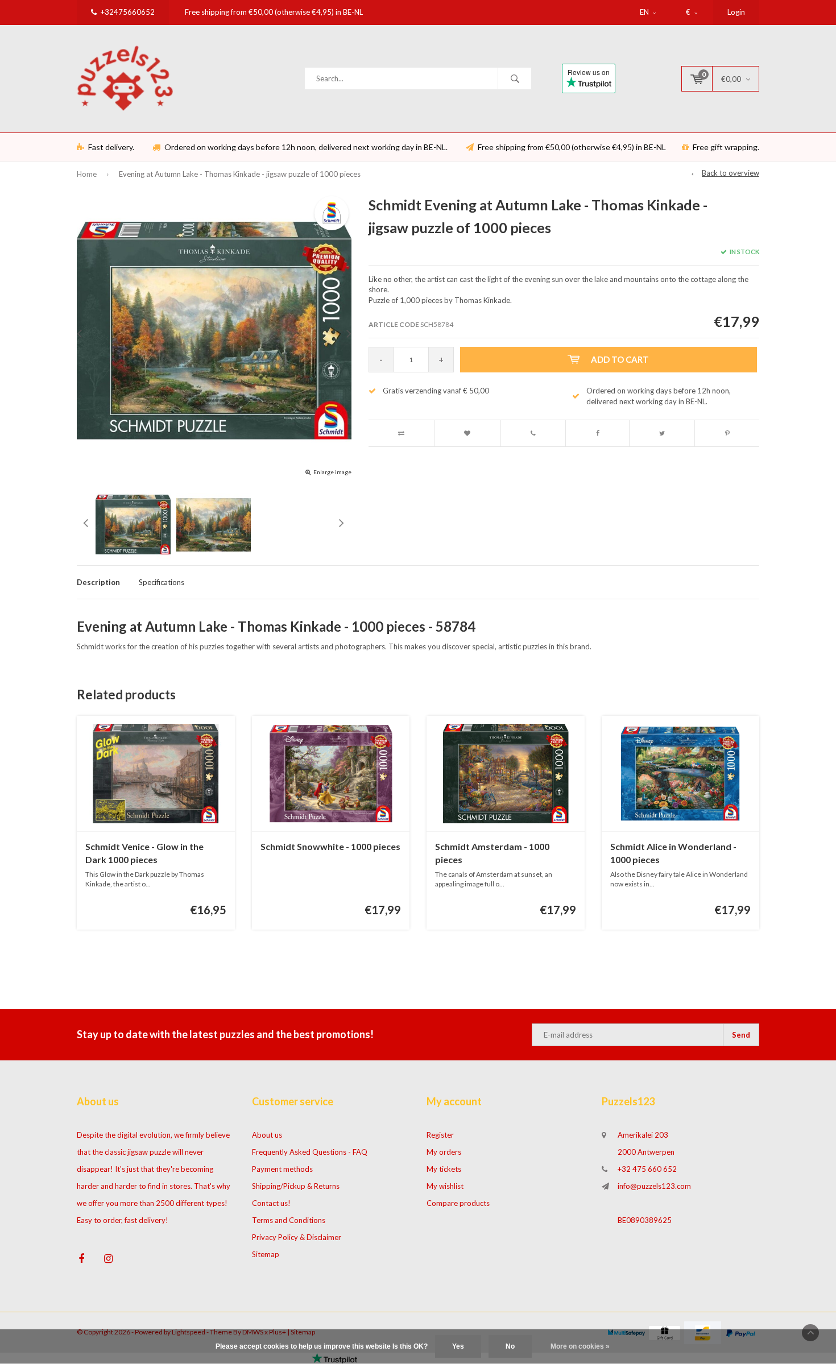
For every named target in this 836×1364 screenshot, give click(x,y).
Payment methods (282, 1169)
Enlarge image (332, 472)
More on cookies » (580, 1346)
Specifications (161, 582)
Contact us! (271, 1203)
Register (440, 1134)
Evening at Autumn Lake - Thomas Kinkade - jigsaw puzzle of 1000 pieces (240, 174)
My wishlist (445, 1186)
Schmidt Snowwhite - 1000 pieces (330, 846)
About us (267, 1134)
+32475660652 (128, 11)
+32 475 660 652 (647, 1169)
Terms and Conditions (288, 1220)
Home (87, 174)
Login (736, 11)
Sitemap (265, 1254)
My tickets (444, 1169)
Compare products (458, 1203)
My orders (444, 1151)
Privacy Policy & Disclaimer (296, 1237)
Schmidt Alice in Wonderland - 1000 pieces (673, 853)
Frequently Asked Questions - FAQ (309, 1151)
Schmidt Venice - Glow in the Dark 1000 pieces (144, 853)
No (510, 1346)
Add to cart (620, 359)
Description (98, 582)
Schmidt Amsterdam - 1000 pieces (492, 853)
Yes (458, 1346)
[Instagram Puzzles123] (108, 1258)
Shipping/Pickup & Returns (296, 1186)
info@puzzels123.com (654, 1186)
